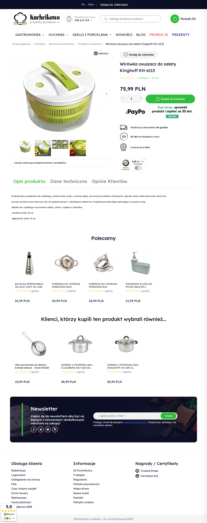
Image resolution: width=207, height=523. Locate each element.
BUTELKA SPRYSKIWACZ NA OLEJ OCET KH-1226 (29, 285)
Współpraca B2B (21, 506)
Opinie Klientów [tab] (109, 181)
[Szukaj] (105, 18)
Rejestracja (18, 470)
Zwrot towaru (19, 493)
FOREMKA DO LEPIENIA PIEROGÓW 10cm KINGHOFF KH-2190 (66, 287)
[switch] (138, 168)
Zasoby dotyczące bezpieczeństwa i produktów (40, 162)
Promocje (158, 35)
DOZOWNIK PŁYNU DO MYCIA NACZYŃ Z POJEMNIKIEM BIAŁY (139, 287)
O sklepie (79, 475)
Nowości (124, 35)
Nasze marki (81, 493)
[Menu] (144, 160)
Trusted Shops (149, 470)
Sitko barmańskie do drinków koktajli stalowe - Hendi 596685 (32, 366)
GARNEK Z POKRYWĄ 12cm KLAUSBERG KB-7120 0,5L (76, 366)
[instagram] (55, 429)
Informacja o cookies (87, 519)
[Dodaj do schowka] (40, 249)
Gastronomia (28, 35)
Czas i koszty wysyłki (24, 488)
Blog (141, 35)
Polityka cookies (83, 502)
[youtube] (48, 429)
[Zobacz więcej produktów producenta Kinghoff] (101, 53)
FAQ (13, 484)
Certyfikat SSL (150, 476)
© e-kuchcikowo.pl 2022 (118, 519)
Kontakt (78, 497)
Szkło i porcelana (91, 35)
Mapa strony (81, 488)
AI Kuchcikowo (82, 470)
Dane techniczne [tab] (68, 181)
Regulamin (80, 479)
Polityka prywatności (86, 484)
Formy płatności (21, 502)
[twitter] (41, 429)
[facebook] (34, 429)
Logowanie (18, 475)
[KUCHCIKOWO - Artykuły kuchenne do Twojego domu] (35, 19)
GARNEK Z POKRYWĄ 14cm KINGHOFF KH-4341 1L (122, 366)
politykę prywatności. (135, 422)
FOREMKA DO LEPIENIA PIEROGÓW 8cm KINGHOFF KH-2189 (103, 287)
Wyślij (168, 415)
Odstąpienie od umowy (25, 479)
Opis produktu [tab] (29, 181)
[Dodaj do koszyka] (40, 258)
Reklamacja (18, 497)
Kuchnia (57, 35)
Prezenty (180, 35)
